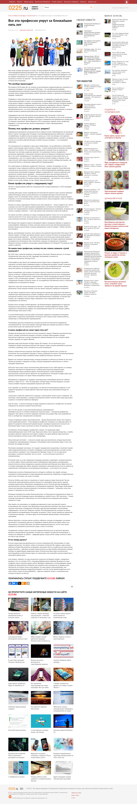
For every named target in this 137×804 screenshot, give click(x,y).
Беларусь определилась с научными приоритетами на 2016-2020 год (63, 756)
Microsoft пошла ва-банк (17, 730)
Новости (19, 2)
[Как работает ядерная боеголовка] (41, 697)
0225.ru (10, 792)
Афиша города (28, 2)
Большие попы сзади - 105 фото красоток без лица (92, 227)
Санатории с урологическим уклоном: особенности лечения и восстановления (92, 33)
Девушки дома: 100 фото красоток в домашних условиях (92, 244)
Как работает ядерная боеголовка (39, 708)
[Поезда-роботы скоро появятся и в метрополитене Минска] (41, 767)
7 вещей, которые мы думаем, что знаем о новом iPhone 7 (63, 686)
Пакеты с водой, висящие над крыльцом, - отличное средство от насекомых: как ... (41, 617)
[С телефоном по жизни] (18, 767)
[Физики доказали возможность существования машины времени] (41, 651)
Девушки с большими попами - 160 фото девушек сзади (92, 134)
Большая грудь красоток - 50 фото (92, 158)
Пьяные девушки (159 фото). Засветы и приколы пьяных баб (92, 182)
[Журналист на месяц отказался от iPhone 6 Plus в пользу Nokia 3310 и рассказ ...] (41, 744)
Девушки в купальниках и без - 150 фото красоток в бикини (92, 219)
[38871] (117, 211)
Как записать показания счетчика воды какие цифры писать (119, 72)
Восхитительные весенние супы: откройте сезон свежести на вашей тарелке (116, 284)
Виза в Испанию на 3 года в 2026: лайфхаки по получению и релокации (120, 63)
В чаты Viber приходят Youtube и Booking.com (16, 661)
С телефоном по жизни (16, 777)
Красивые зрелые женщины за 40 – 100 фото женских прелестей (92, 116)
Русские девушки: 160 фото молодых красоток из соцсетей (92, 210)
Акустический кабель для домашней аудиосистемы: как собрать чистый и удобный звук (120, 44)
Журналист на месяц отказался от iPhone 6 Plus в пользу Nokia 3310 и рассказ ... (41, 757)
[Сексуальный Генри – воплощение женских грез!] (18, 627)
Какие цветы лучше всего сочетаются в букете (115, 137)
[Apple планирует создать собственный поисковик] (63, 767)
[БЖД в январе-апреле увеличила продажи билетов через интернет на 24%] (41, 627)
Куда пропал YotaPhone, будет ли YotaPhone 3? (16, 685)
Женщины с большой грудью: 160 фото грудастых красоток (90, 292)
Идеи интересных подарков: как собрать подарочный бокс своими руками (116, 165)
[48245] (117, 151)
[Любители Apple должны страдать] (18, 697)
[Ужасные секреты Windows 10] (63, 721)
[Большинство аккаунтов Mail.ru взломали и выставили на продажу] (18, 744)
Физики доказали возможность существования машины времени (39, 663)
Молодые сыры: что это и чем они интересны (92, 50)
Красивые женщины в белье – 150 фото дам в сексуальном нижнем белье (92, 150)
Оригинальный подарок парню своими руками (114, 192)
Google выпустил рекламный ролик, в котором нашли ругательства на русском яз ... (17, 618)
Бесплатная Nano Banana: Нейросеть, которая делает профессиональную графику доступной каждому (120, 24)
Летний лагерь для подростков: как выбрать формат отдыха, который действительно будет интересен (120, 99)
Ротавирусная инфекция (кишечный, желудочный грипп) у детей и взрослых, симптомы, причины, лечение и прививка (92, 272)
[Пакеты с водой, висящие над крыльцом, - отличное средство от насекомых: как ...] (41, 604)
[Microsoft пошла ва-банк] (18, 721)
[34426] (117, 180)
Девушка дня (92, 2)
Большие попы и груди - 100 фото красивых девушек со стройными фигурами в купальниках (92, 283)
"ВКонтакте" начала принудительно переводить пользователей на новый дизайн (63, 710)
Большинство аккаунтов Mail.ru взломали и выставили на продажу (16, 756)
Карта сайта (75, 795)
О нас (73, 798)
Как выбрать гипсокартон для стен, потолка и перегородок (92, 42)
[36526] (117, 270)
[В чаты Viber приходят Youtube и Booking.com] (18, 651)
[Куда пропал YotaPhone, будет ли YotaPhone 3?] (18, 674)
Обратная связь (76, 793)
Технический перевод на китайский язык (92, 24)
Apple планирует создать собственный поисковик (62, 778)
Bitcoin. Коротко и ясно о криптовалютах (62, 638)
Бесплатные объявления (42, 2)
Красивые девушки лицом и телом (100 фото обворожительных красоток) (93, 107)
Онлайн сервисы (57, 2)
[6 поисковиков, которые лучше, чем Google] (41, 721)
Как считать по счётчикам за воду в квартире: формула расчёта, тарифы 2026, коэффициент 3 (92, 70)
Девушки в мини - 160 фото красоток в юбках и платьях (93, 165)
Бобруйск (12, 2)
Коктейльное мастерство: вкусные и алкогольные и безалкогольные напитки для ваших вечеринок (116, 225)
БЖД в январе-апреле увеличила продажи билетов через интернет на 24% (40, 640)
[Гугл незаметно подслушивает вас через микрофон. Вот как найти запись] (41, 674)
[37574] (117, 241)
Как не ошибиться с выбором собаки (118, 89)
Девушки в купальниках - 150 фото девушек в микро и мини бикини (92, 86)
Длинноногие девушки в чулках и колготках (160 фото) (91, 201)
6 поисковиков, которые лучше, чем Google (39, 731)
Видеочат (83, 2)
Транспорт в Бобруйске (71, 2)
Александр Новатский (26, 30)
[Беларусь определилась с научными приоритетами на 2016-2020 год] (63, 744)
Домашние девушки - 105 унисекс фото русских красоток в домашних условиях (92, 192)
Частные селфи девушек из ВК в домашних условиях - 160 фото (92, 235)
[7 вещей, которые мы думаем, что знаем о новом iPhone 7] (63, 674)
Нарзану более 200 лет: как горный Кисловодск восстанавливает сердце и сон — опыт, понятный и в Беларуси (92, 60)
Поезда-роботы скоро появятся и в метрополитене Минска (41, 779)
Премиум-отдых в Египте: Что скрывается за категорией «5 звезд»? (120, 80)
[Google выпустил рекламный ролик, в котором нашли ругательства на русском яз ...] (18, 604)
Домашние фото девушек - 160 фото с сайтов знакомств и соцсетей (92, 173)
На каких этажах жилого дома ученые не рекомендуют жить (62, 616)
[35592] (117, 124)
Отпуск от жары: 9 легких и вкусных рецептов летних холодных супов (116, 255)
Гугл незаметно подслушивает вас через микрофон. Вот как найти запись (40, 687)
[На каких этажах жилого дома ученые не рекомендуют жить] (63, 604)
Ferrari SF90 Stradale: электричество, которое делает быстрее (119, 54)
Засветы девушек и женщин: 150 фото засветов (90, 125)
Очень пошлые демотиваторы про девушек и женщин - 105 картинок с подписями (93, 96)
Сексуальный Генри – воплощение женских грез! (18, 638)
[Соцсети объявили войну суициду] (63, 651)
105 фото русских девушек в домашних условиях (92, 142)
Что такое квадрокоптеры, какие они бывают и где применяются (120, 35)
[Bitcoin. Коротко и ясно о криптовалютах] (63, 627)
